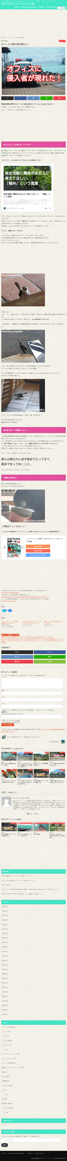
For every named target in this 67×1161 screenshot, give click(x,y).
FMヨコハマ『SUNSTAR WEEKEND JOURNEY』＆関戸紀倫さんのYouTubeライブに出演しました (31, 889)
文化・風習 (6, 1076)
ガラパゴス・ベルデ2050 (47, 637)
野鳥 (4, 642)
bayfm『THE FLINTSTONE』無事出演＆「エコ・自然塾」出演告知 (23, 894)
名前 (3, 690)
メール (3, 697)
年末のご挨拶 (8, 885)
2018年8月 (5, 1010)
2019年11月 (5, 978)
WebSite (30, 813)
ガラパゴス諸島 (15, 635)
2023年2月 (5, 911)
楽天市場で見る (38, 550)
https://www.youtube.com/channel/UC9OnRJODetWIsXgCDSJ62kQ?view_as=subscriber (24, 597)
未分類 (4, 1099)
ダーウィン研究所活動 (9, 1063)
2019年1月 (5, 987)
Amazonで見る (38, 546)
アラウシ (5, 1036)
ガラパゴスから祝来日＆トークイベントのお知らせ (18, 880)
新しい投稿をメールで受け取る (11, 722)
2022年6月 (5, 929)
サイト (3, 703)
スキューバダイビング (9, 1058)
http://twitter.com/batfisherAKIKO (10, 592)
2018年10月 (5, 1001)
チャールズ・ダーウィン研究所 (42, 640)
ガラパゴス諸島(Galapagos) (9, 640)
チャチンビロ (6, 1045)
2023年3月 (5, 906)
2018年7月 (5, 1014)
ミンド (5, 1049)
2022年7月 (5, 924)
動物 (53, 640)
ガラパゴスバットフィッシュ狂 (17, 3)
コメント (3, 677)
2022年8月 (5, 920)
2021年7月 (5, 951)
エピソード (5, 635)
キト (4, 1090)
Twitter (37, 813)
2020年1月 (5, 974)
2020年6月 (5, 969)
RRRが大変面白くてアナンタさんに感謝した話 (17, 876)
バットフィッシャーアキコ (21, 798)
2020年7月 (5, 965)
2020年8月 (5, 960)
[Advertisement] (33, 23)
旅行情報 (5, 1081)
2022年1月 (5, 942)
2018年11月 (5, 996)
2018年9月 (5, 1005)
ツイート (3, 1124)
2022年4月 (5, 933)
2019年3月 (5, 983)
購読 (4, 1145)
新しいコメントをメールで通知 (11, 720)
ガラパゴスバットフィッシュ (10, 1054)
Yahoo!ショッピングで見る (38, 555)
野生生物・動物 (7, 1103)
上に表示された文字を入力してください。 (13, 714)
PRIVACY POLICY (51, 7)
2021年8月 (5, 947)
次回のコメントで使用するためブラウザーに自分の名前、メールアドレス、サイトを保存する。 (29, 710)
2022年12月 (5, 915)
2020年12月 (5, 956)
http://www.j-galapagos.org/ (8, 601)
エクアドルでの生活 (8, 1027)
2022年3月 (5, 938)
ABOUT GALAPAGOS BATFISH (29, 7)
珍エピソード (60, 640)
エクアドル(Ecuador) (8, 637)
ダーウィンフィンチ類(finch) (25, 640)
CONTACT (42, 7)
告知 (4, 1072)
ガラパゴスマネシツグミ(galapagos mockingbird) (27, 637)
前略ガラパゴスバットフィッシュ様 (13, 1067)
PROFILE (16, 7)
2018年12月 (5, 992)
